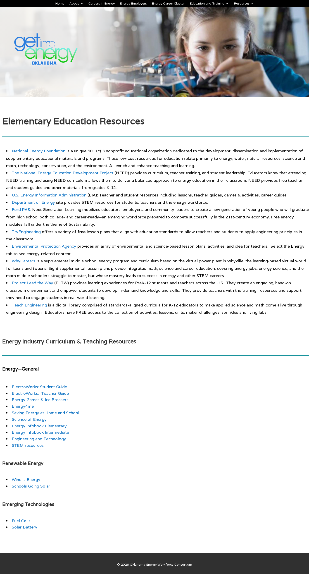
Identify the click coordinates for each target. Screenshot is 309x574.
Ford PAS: (21, 209)
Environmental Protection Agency (44, 246)
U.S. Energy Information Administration (49, 195)
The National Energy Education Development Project (62, 172)
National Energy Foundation (38, 150)
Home (59, 3)
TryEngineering (26, 231)
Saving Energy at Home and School (45, 412)
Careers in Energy (101, 3)
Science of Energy (29, 419)
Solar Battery (24, 527)
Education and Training (207, 3)
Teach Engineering (29, 305)
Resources (242, 3)
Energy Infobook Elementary (39, 425)
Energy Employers (133, 3)
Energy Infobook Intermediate (40, 432)
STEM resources (28, 445)
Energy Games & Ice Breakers (40, 399)
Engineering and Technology (39, 438)
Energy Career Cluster (168, 3)
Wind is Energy (26, 479)
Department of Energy (33, 202)
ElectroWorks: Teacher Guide (40, 393)
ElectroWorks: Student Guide (39, 386)
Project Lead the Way (32, 282)
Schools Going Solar (31, 486)
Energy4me (23, 406)
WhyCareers (23, 260)
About (74, 3)
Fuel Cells (21, 520)
